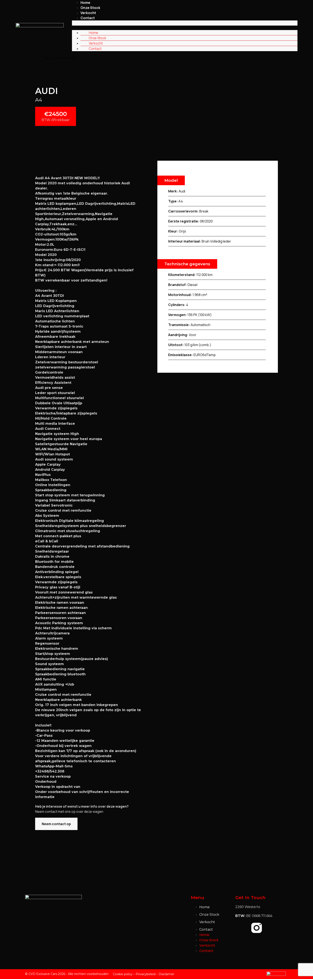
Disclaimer (166, 974)
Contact (87, 18)
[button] (184, 23)
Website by (256, 974)
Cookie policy (122, 974)
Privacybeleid (145, 974)
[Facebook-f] (240, 928)
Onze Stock (90, 7)
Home (93, 32)
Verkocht (88, 12)
